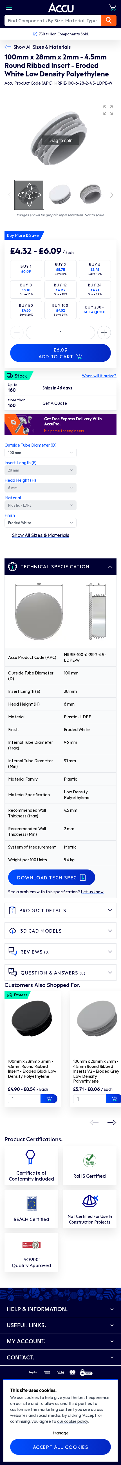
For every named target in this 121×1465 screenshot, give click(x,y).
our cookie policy (72, 1421)
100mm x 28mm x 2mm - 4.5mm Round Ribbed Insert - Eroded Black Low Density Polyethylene (32, 1069)
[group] (60, 140)
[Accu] (61, 7)
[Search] (108, 20)
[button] (108, 110)
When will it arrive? (99, 375)
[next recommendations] (111, 1122)
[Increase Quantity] (17, 332)
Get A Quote (54, 403)
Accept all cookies (60, 1447)
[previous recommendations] (93, 1122)
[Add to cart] (49, 1098)
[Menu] (9, 7)
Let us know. (92, 891)
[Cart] (112, 7)
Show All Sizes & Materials (42, 47)
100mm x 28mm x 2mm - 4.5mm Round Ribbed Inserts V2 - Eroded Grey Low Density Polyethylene (96, 1071)
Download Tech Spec (47, 877)
